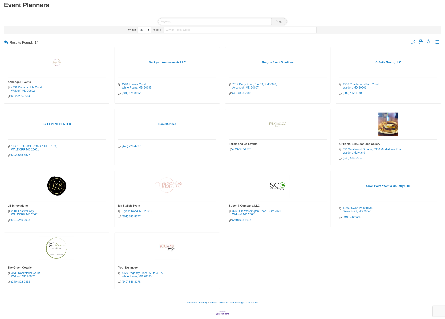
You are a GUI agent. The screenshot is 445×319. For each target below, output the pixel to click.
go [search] (280, 21)
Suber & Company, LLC (244, 205)
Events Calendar (218, 302)
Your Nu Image (128, 267)
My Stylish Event (129, 205)
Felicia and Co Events (243, 143)
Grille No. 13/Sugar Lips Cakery (359, 143)
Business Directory (197, 302)
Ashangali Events (19, 82)
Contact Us (252, 302)
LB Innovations (18, 205)
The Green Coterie (20, 267)
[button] (6, 42)
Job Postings (237, 302)
